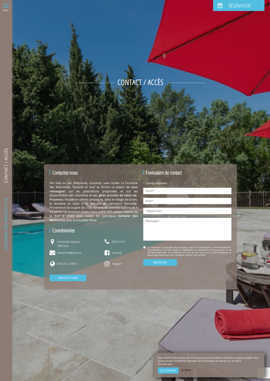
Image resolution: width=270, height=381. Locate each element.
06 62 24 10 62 (118, 242)
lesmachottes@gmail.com (69, 253)
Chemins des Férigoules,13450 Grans (68, 244)
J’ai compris (168, 370)
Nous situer (68, 278)
